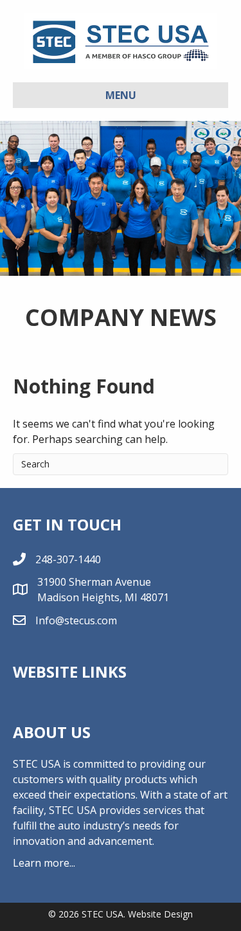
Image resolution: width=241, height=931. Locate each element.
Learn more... (44, 863)
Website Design (160, 914)
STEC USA (102, 914)
